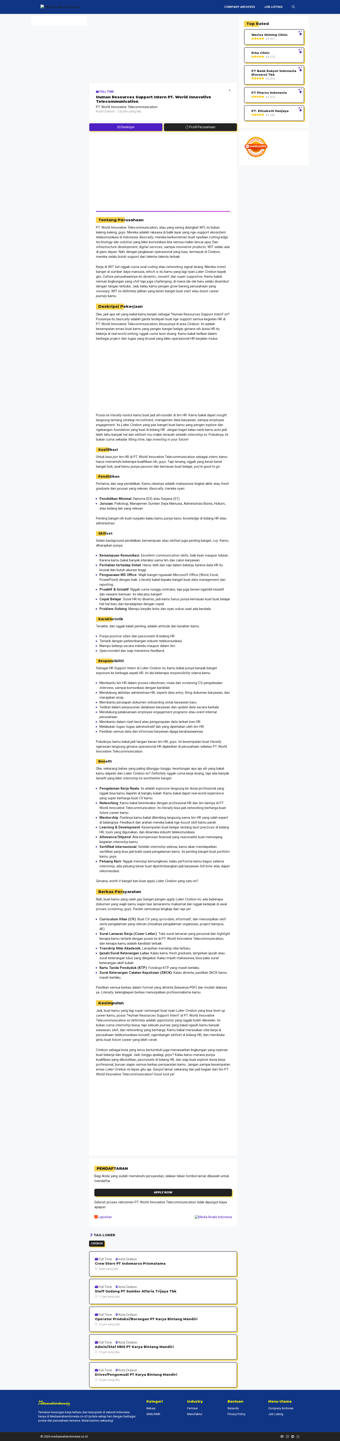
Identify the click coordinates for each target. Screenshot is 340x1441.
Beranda (233, 1408)
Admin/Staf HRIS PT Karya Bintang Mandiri (134, 1347)
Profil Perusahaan (202, 127)
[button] (293, 7)
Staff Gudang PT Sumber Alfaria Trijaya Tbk (135, 1291)
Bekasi (150, 1408)
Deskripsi (127, 127)
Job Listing (273, 7)
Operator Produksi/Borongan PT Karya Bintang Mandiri (146, 1319)
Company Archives (239, 7)
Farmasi (192, 1408)
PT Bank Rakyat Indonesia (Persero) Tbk (273, 72)
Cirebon (97, 1243)
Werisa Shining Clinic (269, 35)
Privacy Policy (236, 1414)
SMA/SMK (153, 1414)
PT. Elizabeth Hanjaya (270, 111)
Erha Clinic (260, 53)
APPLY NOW (163, 1192)
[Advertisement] (163, 48)
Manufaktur (194, 1414)
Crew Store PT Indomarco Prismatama (130, 1264)
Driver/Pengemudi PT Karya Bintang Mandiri (136, 1375)
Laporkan (105, 1217)
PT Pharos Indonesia (269, 92)
